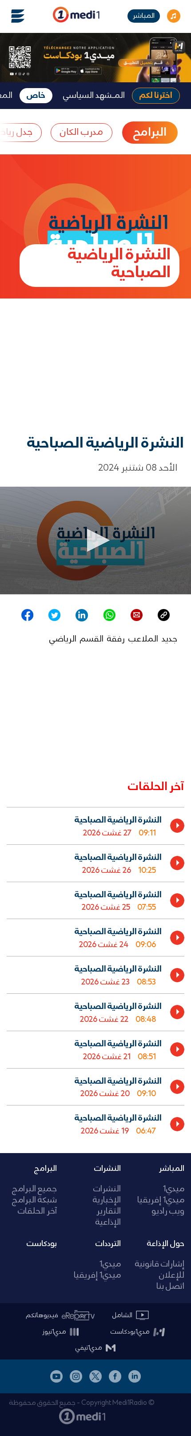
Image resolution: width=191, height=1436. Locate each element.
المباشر (144, 15)
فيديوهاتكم (42, 1315)
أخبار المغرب (180, 1402)
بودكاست (42, 1243)
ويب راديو (167, 1211)
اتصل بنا (170, 1286)
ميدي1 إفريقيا (160, 1200)
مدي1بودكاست (130, 1331)
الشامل (122, 1315)
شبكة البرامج (34, 1200)
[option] (95, 825)
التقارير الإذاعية (108, 1217)
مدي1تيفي (89, 1347)
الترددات (108, 1243)
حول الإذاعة (165, 1243)
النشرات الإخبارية (106, 1195)
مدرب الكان (81, 132)
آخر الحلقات (37, 1211)
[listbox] (95, 972)
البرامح (150, 132)
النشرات (107, 1168)
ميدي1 (173, 1189)
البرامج (45, 1168)
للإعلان (171, 1275)
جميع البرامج (34, 1189)
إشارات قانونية (159, 1264)
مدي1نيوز (54, 1331)
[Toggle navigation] (12, 16)
